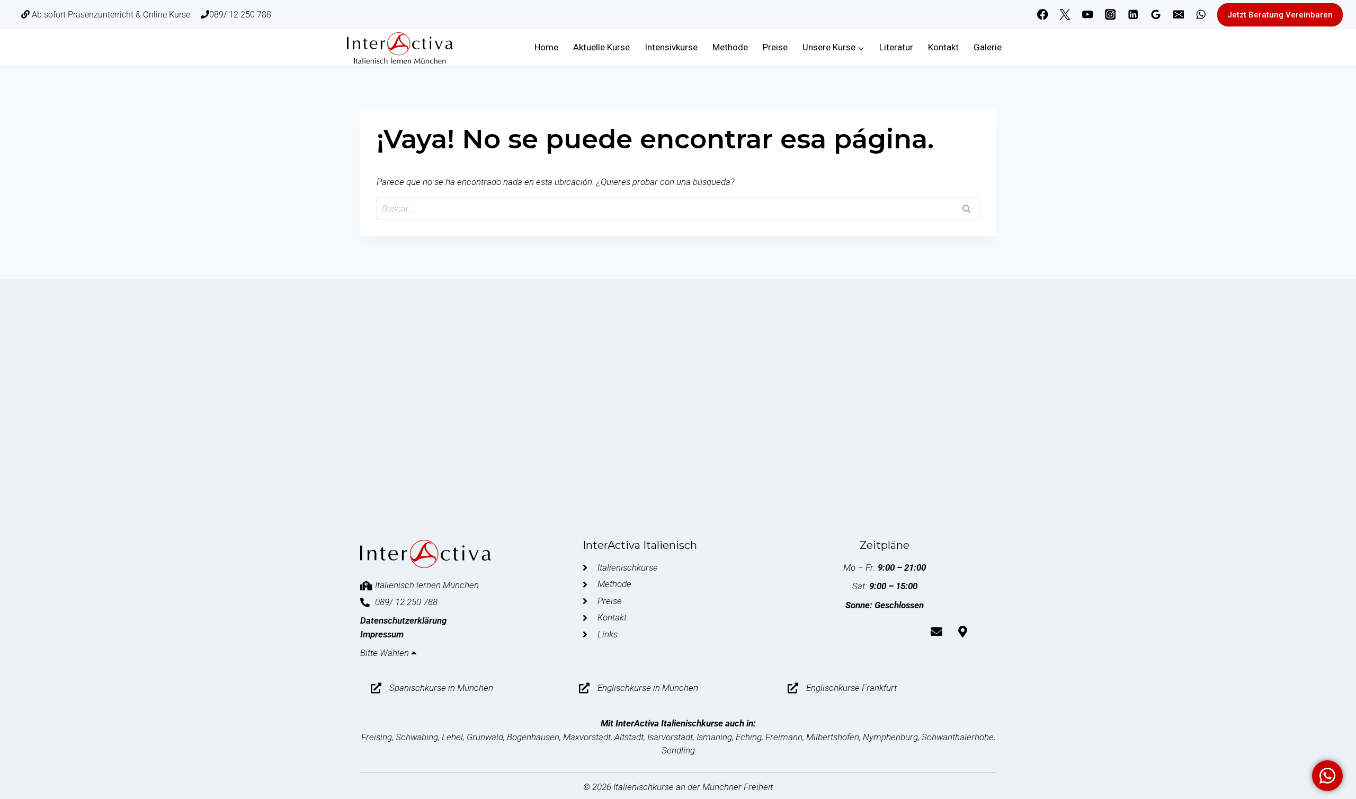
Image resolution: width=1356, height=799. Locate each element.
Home (546, 47)
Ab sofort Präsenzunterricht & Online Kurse (110, 15)
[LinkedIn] (1133, 14)
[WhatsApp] (1201, 14)
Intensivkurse (671, 47)
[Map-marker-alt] (962, 631)
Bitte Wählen (385, 652)
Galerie (988, 47)
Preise (775, 47)
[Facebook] (1042, 14)
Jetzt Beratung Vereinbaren (1280, 15)
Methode (730, 47)
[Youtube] (858, 631)
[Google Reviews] (1156, 14)
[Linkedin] (910, 631)
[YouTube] (1088, 14)
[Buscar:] (678, 208)
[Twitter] (1065, 14)
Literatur (896, 47)
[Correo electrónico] (1178, 14)
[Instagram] (1110, 14)
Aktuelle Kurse (601, 47)
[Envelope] (936, 631)
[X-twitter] (832, 631)
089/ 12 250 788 (240, 15)
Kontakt (943, 47)
